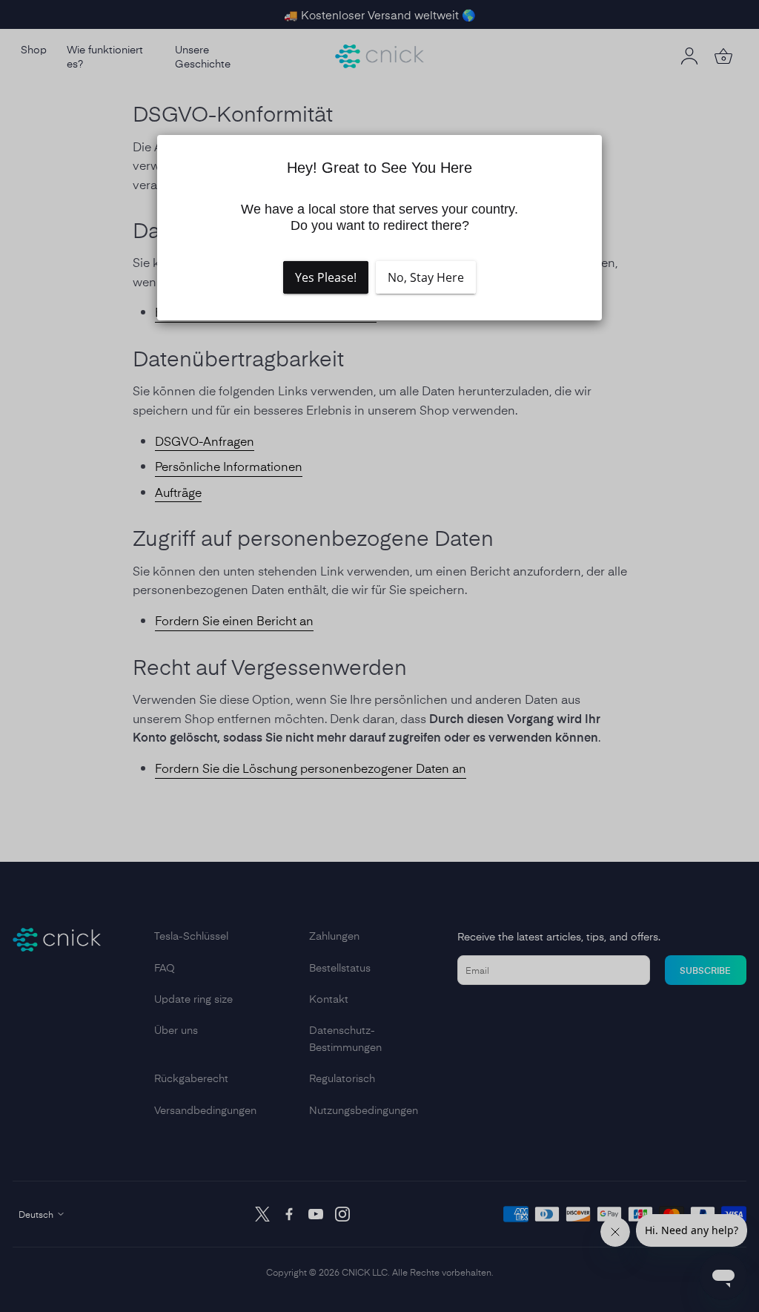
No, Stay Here (426, 277)
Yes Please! (326, 277)
